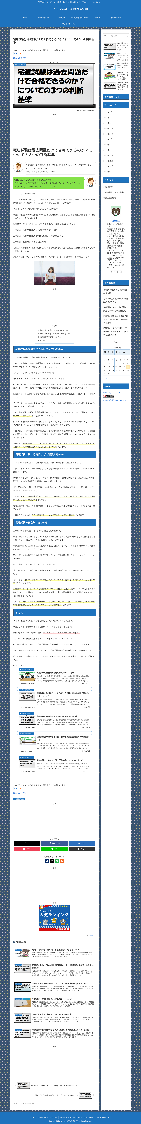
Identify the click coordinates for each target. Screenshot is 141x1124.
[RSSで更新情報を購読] (62, 861)
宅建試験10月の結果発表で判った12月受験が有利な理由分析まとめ (115, 319)
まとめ (42, 340)
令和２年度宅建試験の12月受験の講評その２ (115, 300)
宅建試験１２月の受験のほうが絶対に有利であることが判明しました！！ (115, 331)
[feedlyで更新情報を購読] (57, 861)
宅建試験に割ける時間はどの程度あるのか (55, 334)
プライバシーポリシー (102, 1117)
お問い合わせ (88, 1117)
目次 (51, 326)
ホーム (33, 1117)
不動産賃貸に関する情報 (68, 1117)
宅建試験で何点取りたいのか (50, 337)
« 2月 (105, 379)
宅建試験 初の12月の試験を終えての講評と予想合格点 (115, 309)
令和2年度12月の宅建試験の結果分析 (115, 291)
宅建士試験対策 (19, 799)
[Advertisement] (54, 130)
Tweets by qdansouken (112, 393)
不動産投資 (53, 1117)
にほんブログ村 (19, 58)
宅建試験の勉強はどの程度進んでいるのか (55, 330)
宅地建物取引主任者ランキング (114, 400)
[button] (82, 849)
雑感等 (80, 1117)
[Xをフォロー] (52, 861)
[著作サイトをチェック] (47, 861)
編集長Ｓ (116, 220)
